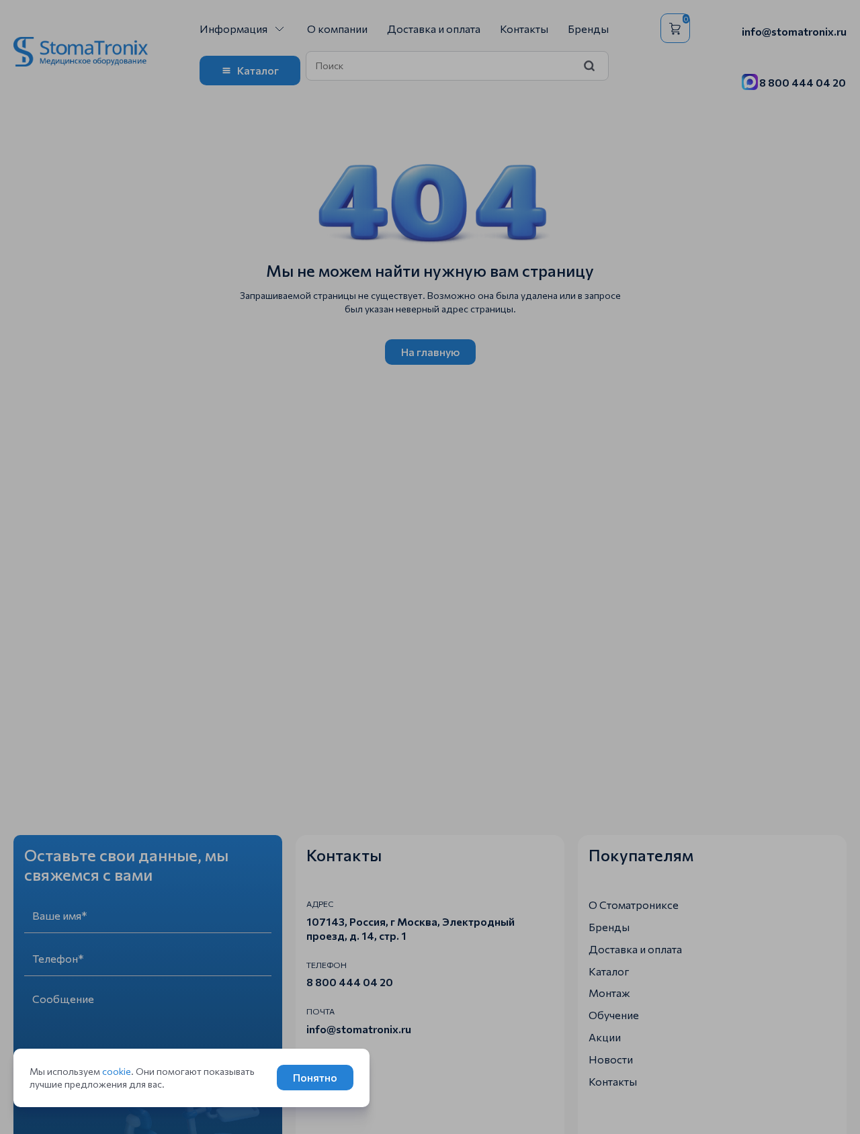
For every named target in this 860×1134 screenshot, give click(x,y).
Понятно (315, 1077)
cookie (116, 1071)
